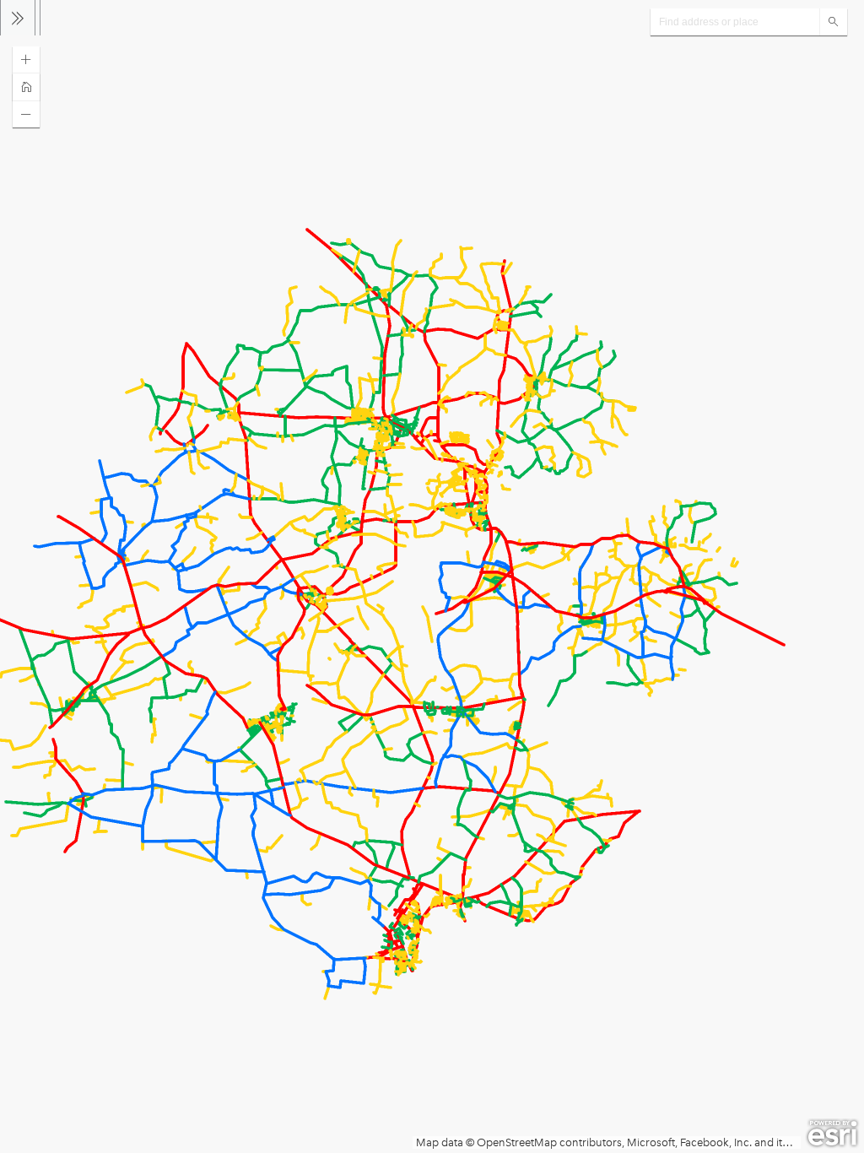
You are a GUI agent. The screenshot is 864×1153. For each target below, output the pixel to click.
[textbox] (735, 21)
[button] (26, 59)
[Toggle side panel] (17, 17)
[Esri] (832, 1133)
